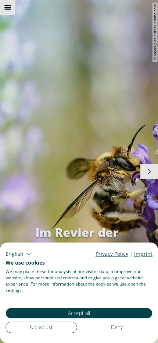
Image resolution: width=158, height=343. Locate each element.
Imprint (143, 253)
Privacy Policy (112, 253)
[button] (19, 254)
